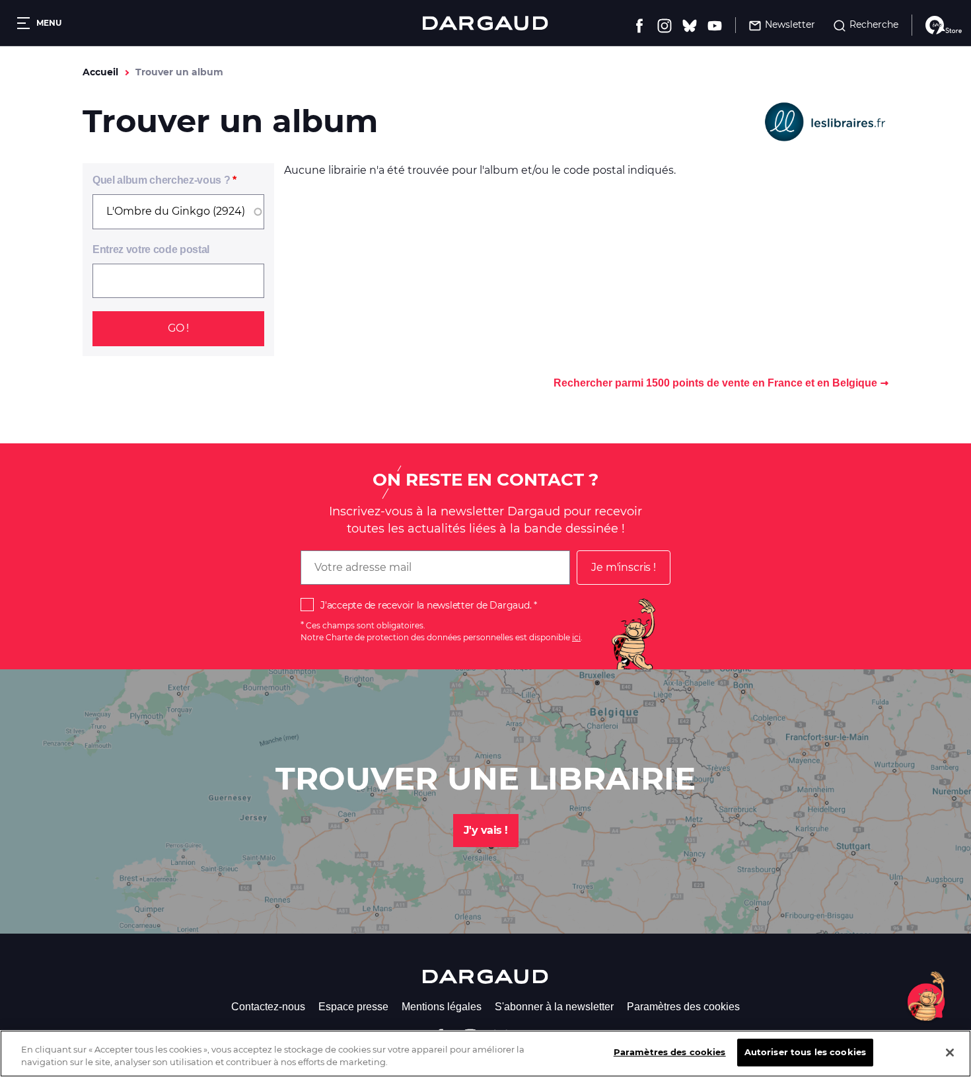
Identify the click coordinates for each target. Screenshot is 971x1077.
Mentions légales (442, 1006)
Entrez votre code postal (150, 249)
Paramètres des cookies (683, 1006)
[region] (485, 1053)
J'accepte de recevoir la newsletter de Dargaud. (425, 605)
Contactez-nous (268, 1006)
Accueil (100, 72)
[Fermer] (949, 1052)
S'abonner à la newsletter (554, 1006)
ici (576, 637)
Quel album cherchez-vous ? (161, 180)
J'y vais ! (486, 830)
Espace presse (353, 1006)
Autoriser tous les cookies (805, 1052)
